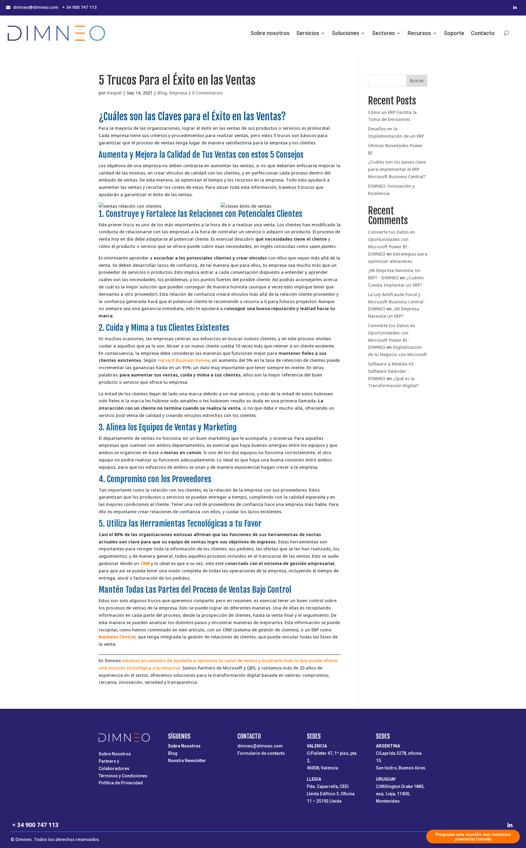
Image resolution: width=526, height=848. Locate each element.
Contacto (483, 33)
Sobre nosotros (270, 33)
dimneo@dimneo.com (260, 746)
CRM (145, 563)
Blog (162, 93)
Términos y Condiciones (123, 775)
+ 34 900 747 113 (34, 825)
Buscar (417, 80)
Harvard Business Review (183, 360)
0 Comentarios (207, 93)
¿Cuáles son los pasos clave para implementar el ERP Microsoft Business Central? (397, 169)
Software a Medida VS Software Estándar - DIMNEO (391, 371)
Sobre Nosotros (115, 753)
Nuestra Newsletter (187, 760)
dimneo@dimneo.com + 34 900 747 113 (54, 7)
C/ (332, 760)
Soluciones (345, 33)
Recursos (419, 33)
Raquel (114, 93)
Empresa (178, 93)
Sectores (383, 33)
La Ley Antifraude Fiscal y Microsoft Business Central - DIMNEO (397, 302)
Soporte (454, 33)
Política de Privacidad (121, 782)
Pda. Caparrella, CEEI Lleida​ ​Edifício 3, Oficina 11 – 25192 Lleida (331, 794)
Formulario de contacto (261, 753)
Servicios (307, 33)
